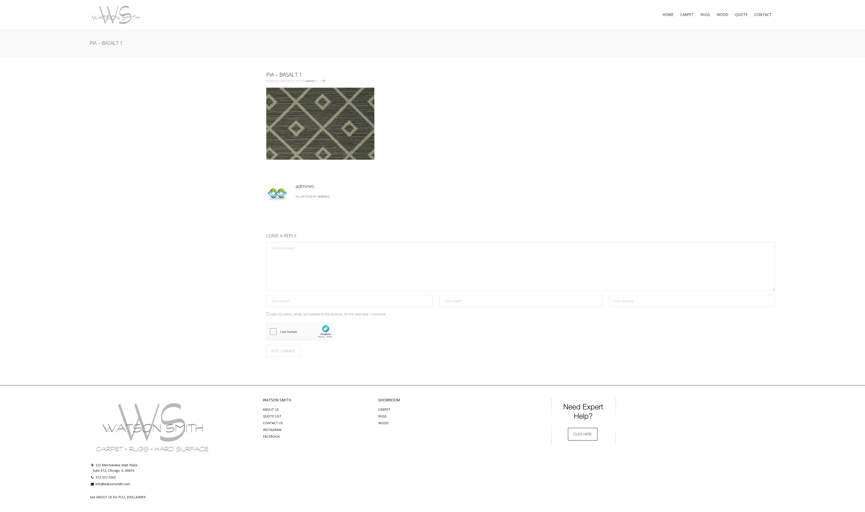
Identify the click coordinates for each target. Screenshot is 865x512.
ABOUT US (271, 409)
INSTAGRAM (272, 430)
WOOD (383, 423)
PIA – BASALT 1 (284, 74)
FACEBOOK (271, 436)
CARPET (384, 409)
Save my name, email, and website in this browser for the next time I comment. (328, 314)
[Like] (324, 81)
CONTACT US (273, 423)
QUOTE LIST (272, 416)
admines (310, 81)
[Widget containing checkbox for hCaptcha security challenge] (300, 331)
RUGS (382, 416)
